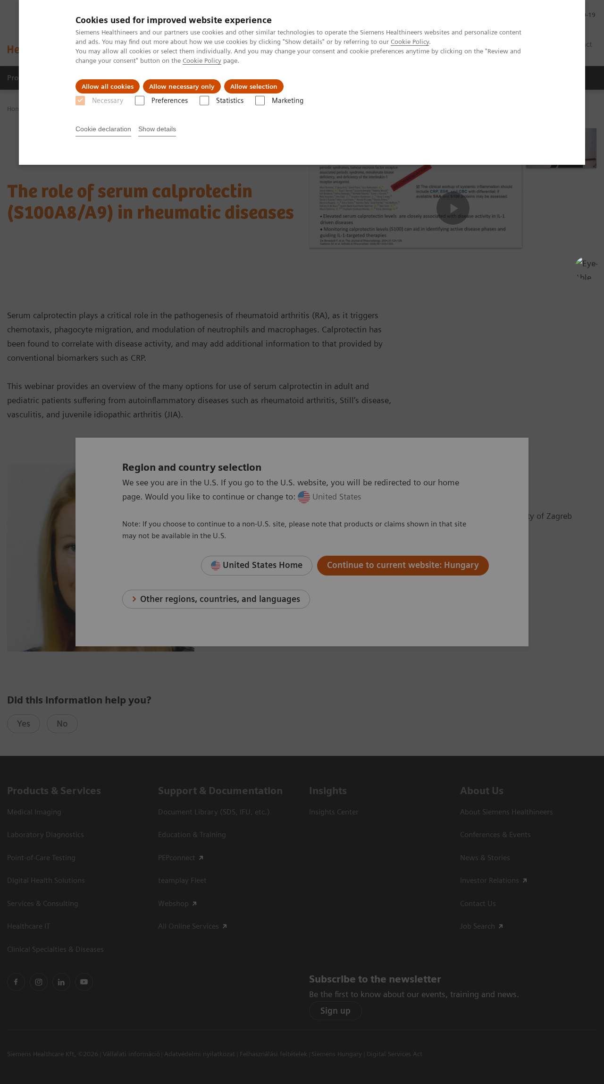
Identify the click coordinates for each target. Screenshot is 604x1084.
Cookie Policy (410, 41)
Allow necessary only (182, 86)
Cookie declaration (103, 129)
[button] (586, 268)
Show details (157, 129)
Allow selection (253, 86)
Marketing (287, 100)
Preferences (169, 100)
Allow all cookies (108, 86)
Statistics (229, 100)
